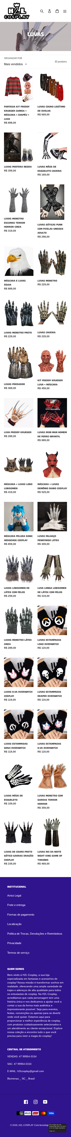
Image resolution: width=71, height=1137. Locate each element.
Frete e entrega (16, 904)
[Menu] (65, 11)
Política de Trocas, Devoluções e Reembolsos (34, 933)
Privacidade (14, 943)
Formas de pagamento (20, 914)
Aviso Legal (14, 895)
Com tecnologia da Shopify (47, 1125)
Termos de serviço (18, 952)
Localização (14, 924)
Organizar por (13, 58)
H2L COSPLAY (26, 1125)
